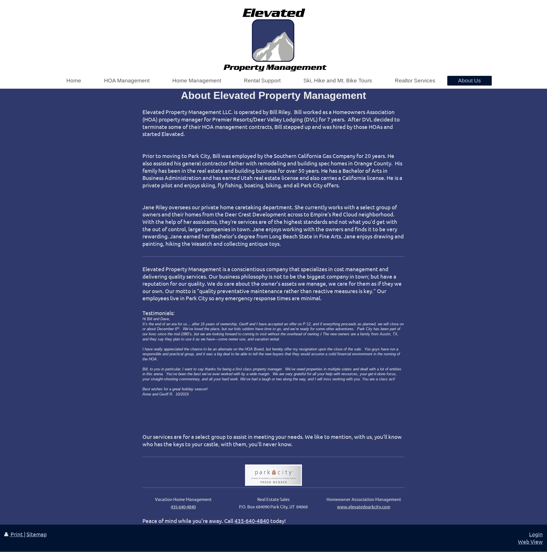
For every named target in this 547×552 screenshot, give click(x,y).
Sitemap (36, 534)
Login (536, 534)
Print (16, 534)
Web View (530, 541)
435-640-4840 (251, 520)
